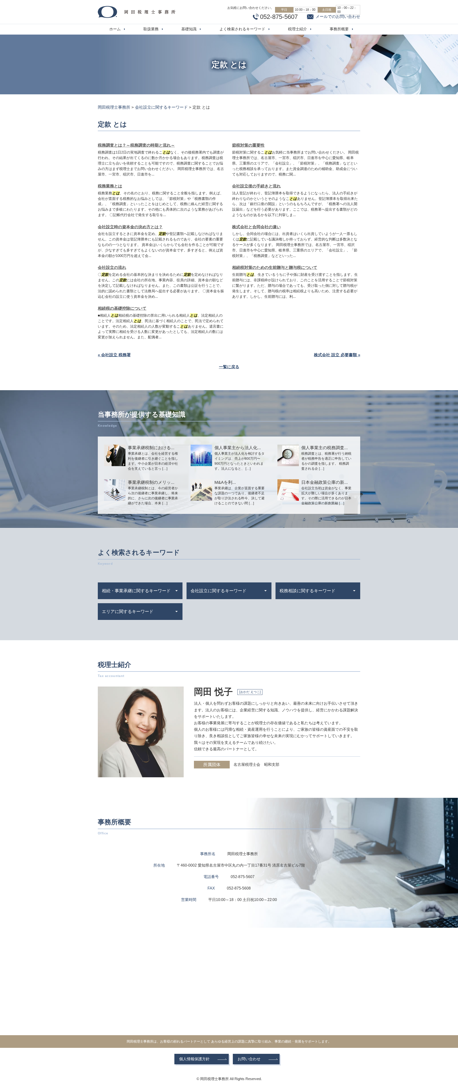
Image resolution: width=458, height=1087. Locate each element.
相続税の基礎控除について (122, 308)
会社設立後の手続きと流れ (256, 186)
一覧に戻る (229, 367)
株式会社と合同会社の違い (256, 227)
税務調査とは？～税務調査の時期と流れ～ (136, 145)
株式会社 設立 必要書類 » (337, 355)
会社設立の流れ (112, 267)
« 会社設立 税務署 (114, 355)
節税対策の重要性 (248, 145)
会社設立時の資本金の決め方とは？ (130, 227)
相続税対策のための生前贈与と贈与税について (274, 267)
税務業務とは (110, 186)
